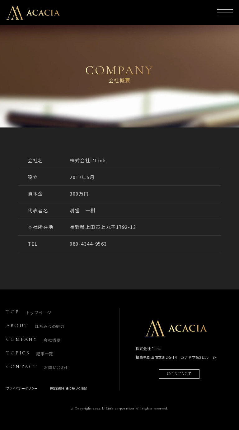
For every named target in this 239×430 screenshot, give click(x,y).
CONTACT (179, 374)
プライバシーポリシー (21, 388)
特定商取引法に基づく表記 (68, 388)
